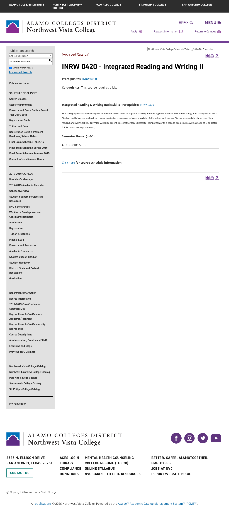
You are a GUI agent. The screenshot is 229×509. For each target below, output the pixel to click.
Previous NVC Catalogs (22, 352)
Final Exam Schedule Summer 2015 (29, 153)
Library (67, 463)
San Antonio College (197, 4)
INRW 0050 (89, 79)
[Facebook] (176, 442)
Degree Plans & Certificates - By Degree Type (27, 327)
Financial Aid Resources (22, 245)
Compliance (70, 468)
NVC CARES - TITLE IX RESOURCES (113, 474)
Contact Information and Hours (26, 159)
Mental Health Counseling (109, 457)
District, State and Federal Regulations (24, 270)
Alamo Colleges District (26, 4)
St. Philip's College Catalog (24, 389)
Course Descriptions (20, 334)
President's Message (21, 179)
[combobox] (183, 49)
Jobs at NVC (162, 468)
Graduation (15, 278)
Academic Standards (21, 251)
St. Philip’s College (152, 4)
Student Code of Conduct (23, 257)
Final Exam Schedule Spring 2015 (28, 148)
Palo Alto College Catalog (23, 378)
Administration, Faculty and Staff (28, 340)
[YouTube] (216, 442)
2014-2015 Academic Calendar (26, 185)
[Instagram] (189, 442)
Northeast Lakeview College (67, 6)
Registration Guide (19, 120)
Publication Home (19, 83)
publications (43, 504)
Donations (69, 474)
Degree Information (20, 298)
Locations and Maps (20, 346)
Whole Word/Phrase (23, 67)
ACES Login (69, 457)
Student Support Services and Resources (26, 199)
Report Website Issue (171, 474)
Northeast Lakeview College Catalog (29, 372)
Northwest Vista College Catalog (27, 366)
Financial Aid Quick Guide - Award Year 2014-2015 (28, 113)
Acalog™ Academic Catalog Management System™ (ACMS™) (157, 504)
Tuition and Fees (18, 126)
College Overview (19, 191)
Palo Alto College (108, 4)
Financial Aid (16, 240)
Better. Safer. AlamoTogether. (180, 457)
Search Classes (17, 99)
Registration (16, 228)
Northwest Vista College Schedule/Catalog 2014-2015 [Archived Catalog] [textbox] (183, 49)
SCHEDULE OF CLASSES (23, 93)
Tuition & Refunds (19, 234)
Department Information (22, 293)
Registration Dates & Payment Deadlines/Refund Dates (26, 134)
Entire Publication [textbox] (18, 55)
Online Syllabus (100, 468)
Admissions (15, 222)
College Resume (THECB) (106, 463)
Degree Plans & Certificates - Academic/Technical (25, 317)
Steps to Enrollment (20, 104)
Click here (68, 163)
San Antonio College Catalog (25, 383)
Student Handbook (19, 262)
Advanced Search (20, 72)
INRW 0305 (147, 105)
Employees (161, 463)
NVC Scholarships (19, 207)
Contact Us (19, 473)
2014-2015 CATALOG (21, 174)
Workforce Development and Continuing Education (25, 215)
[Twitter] (202, 442)
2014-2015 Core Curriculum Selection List (25, 307)
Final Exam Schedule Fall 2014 (26, 142)
